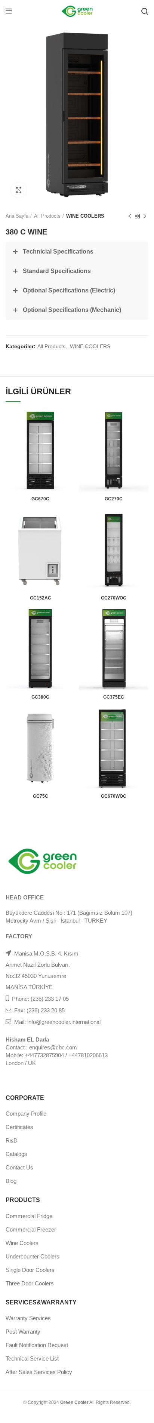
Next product (144, 216)
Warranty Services (28, 1318)
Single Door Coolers (30, 1270)
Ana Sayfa (17, 216)
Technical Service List (32, 1358)
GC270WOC (113, 598)
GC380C (40, 697)
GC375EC (113, 697)
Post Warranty (23, 1331)
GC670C (40, 499)
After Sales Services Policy (39, 1372)
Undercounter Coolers (32, 1256)
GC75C (40, 796)
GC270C (114, 499)
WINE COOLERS (85, 216)
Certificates (19, 1127)
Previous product (129, 216)
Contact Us (19, 1167)
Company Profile (26, 1113)
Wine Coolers (22, 1243)
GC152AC (40, 598)
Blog (11, 1181)
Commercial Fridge (29, 1216)
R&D (12, 1140)
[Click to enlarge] (18, 190)
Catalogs (16, 1154)
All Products (47, 216)
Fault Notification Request (37, 1345)
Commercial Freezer (31, 1229)
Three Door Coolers (30, 1283)
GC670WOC (113, 796)
